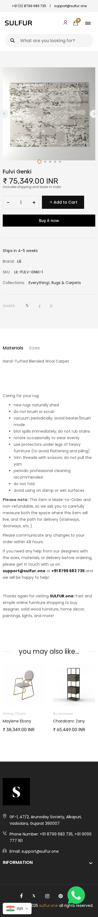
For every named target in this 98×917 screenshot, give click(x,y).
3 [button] (50, 162)
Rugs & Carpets (66, 282)
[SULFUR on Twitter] (34, 896)
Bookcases (18, 713)
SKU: (6, 272)
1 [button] (39, 162)
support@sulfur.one (24, 571)
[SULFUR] (18, 23)
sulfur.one (48, 905)
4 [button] (55, 162)
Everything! (39, 282)
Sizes (34, 348)
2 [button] (45, 162)
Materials (13, 348)
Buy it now (49, 220)
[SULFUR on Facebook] (21, 896)
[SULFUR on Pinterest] (60, 896)
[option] (49, 113)
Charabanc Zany (24, 721)
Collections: (14, 282)
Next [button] (94, 114)
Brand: (8, 261)
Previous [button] (4, 114)
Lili (19, 261)
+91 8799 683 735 (68, 571)
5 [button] (60, 162)
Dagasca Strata (73, 721)
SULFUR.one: (62, 596)
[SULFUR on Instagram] (47, 896)
